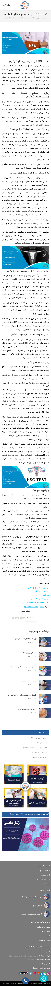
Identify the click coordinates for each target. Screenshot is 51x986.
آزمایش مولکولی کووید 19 (38, 757)
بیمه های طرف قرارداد (42, 879)
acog (42, 607)
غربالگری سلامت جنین (39, 752)
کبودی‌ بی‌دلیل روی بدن (27, 709)
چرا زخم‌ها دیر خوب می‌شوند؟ (24, 638)
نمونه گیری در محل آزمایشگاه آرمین (35, 748)
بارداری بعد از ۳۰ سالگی (39, 599)
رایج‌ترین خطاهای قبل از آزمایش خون (21, 695)
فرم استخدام (45, 875)
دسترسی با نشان (44, 964)
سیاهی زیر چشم (29, 652)
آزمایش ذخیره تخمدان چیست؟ (23, 667)
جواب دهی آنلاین (41, 743)
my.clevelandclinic (31, 607)
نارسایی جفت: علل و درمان (38, 587)
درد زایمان (45, 595)
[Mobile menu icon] (44, 4)
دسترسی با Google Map (41, 968)
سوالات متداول (45, 871)
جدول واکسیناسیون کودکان (38, 602)
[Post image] (47, 897)
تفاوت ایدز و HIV (42, 591)
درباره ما (47, 884)
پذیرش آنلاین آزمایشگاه (39, 738)
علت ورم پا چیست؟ (28, 681)
